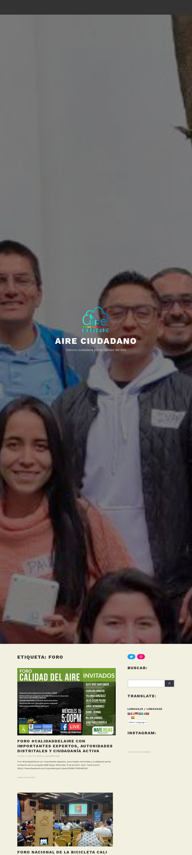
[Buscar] (169, 683)
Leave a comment (26, 777)
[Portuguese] (147, 713)
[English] (129, 714)
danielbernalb (52, 756)
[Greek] (140, 713)
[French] (133, 713)
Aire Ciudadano (96, 341)
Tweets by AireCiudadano (138, 752)
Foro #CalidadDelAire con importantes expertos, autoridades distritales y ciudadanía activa (65, 746)
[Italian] (143, 713)
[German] (136, 713)
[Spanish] (133, 717)
